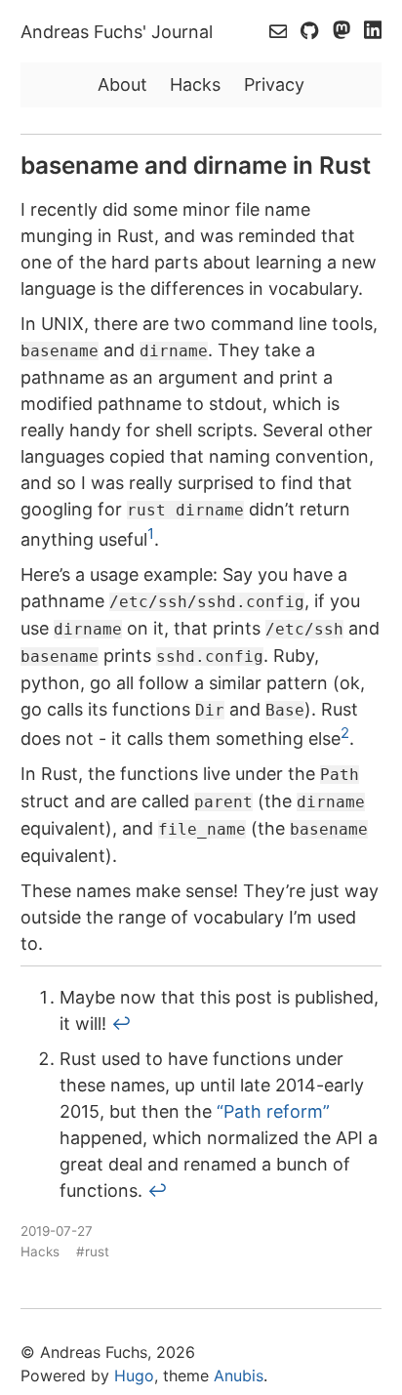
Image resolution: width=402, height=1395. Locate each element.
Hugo (134, 1375)
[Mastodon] (344, 32)
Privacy (274, 84)
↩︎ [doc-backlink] (121, 1023)
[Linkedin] (373, 32)
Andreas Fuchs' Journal (116, 31)
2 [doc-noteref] (345, 732)
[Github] (312, 32)
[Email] (280, 32)
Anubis (238, 1375)
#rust (92, 1251)
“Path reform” (273, 1111)
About (122, 84)
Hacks (195, 84)
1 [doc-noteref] (150, 533)
